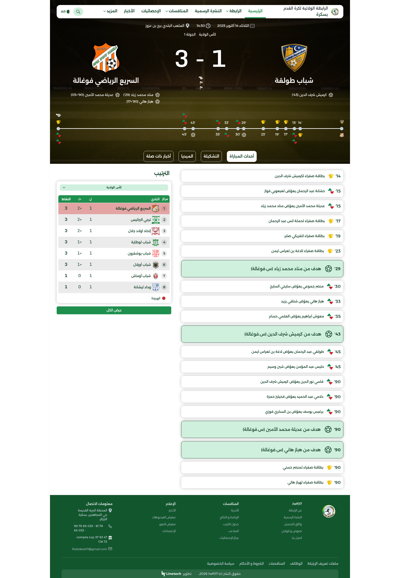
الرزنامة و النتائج (229, 517)
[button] (235, 11)
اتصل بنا (297, 538)
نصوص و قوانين (291, 531)
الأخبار (129, 11)
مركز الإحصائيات (229, 538)
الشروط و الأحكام (251, 564)
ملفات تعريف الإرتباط (323, 564)
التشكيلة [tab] (211, 156)
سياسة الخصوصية (220, 564)
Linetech (173, 574)
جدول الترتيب (231, 524)
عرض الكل (114, 310)
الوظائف (296, 564)
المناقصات (277, 564)
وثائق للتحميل (293, 524)
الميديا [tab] (187, 156)
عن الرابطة (295, 510)
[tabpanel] (200, 329)
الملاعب (233, 531)
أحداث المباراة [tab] (242, 156)
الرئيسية (255, 11)
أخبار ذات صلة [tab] (158, 156)
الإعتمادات (169, 531)
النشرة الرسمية (208, 11)
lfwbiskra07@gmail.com (89, 549)
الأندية (235, 510)
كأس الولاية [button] (114, 187)
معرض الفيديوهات (164, 517)
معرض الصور (167, 524)
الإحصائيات (151, 11)
